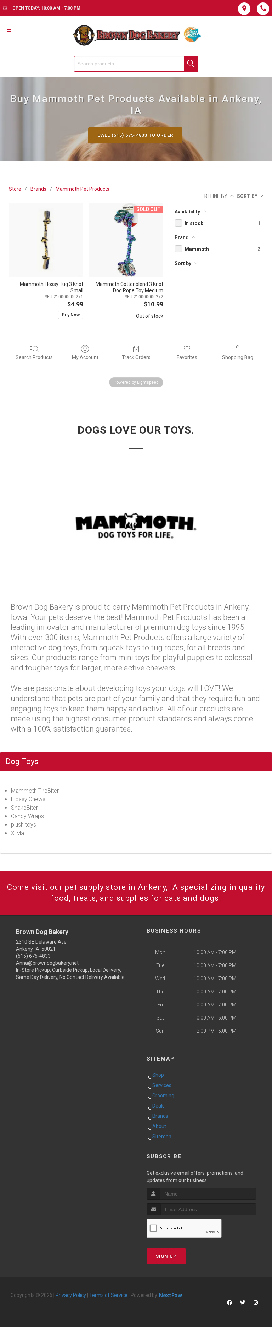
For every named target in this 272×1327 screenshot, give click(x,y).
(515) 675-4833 (33, 956)
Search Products (34, 357)
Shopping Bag (237, 357)
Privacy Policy (71, 1295)
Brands (38, 189)
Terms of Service (108, 1295)
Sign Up (166, 1256)
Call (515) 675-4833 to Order (135, 135)
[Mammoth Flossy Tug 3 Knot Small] (46, 240)
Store (15, 189)
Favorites (187, 357)
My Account (85, 357)
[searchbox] (136, 64)
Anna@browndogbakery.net (47, 963)
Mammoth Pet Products (82, 189)
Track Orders (136, 357)
